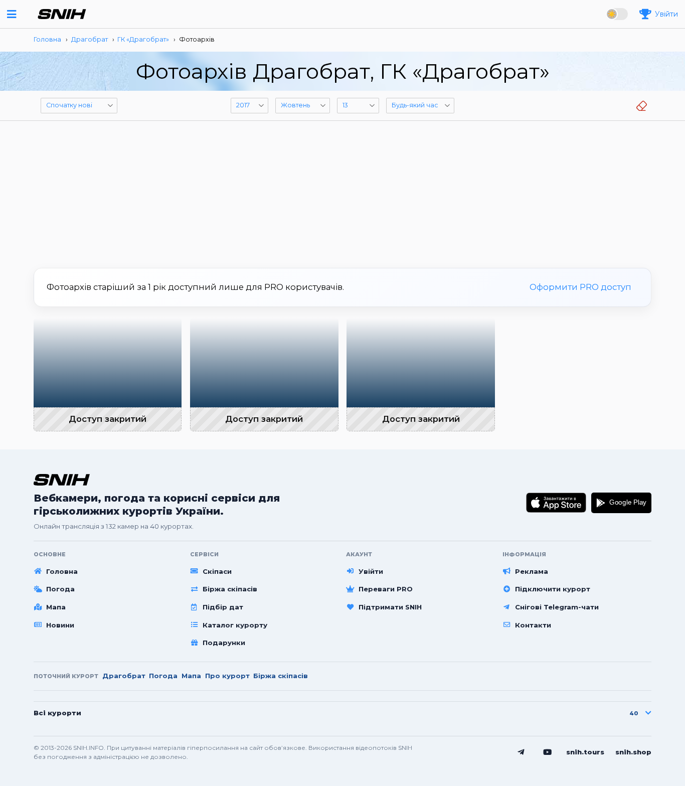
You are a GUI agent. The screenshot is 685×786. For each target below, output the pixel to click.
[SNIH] (62, 480)
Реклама (531, 571)
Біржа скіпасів (230, 589)
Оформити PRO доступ (580, 287)
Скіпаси (217, 571)
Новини (60, 625)
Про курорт (227, 676)
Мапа (56, 607)
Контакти (533, 625)
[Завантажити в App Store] (556, 502)
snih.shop (633, 752)
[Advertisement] (342, 190)
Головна (62, 571)
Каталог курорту (235, 625)
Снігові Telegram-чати (557, 607)
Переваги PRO (386, 589)
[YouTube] (548, 752)
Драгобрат (123, 676)
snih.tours (585, 752)
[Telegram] (521, 752)
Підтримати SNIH (390, 607)
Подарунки (224, 643)
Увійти (371, 571)
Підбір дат (223, 607)
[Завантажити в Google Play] (621, 502)
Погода (60, 589)
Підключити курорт (552, 589)
